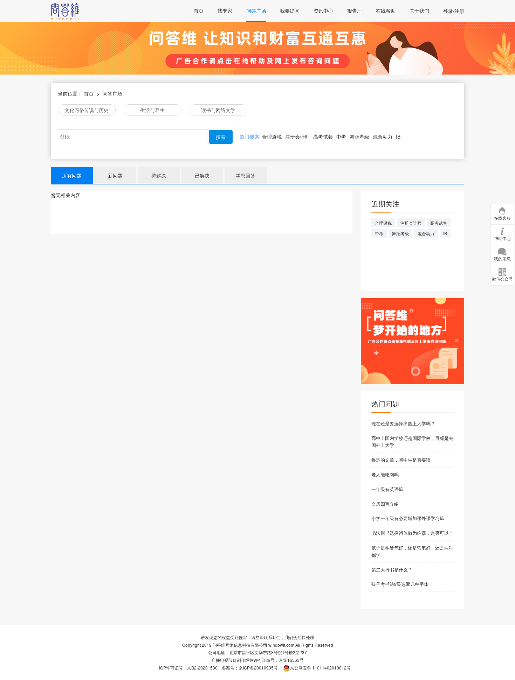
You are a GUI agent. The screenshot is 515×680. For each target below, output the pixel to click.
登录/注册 (453, 10)
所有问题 (72, 175)
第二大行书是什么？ (391, 569)
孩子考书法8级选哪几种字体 (399, 584)
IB (398, 136)
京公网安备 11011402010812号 (320, 668)
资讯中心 (323, 10)
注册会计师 (297, 136)
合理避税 (272, 136)
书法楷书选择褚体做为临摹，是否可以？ (412, 533)
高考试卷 (323, 136)
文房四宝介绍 (385, 503)
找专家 (225, 10)
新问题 (115, 175)
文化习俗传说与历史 (86, 109)
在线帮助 (386, 10)
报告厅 (354, 10)
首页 (199, 10)
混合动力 (382, 136)
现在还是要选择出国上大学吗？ (403, 423)
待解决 (158, 175)
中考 (341, 136)
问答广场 (256, 10)
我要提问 (290, 10)
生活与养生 (152, 109)
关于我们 (419, 10)
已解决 (202, 175)
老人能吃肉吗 (385, 474)
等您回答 (245, 175)
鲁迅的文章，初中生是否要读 (401, 459)
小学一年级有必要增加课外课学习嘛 (407, 518)
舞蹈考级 (359, 136)
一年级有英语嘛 (387, 489)
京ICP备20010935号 (258, 668)
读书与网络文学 (218, 109)
